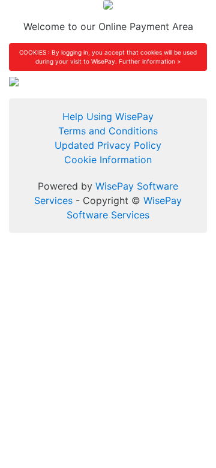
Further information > (150, 61)
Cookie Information (108, 160)
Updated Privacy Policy (108, 145)
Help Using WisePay (108, 116)
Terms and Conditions (108, 131)
